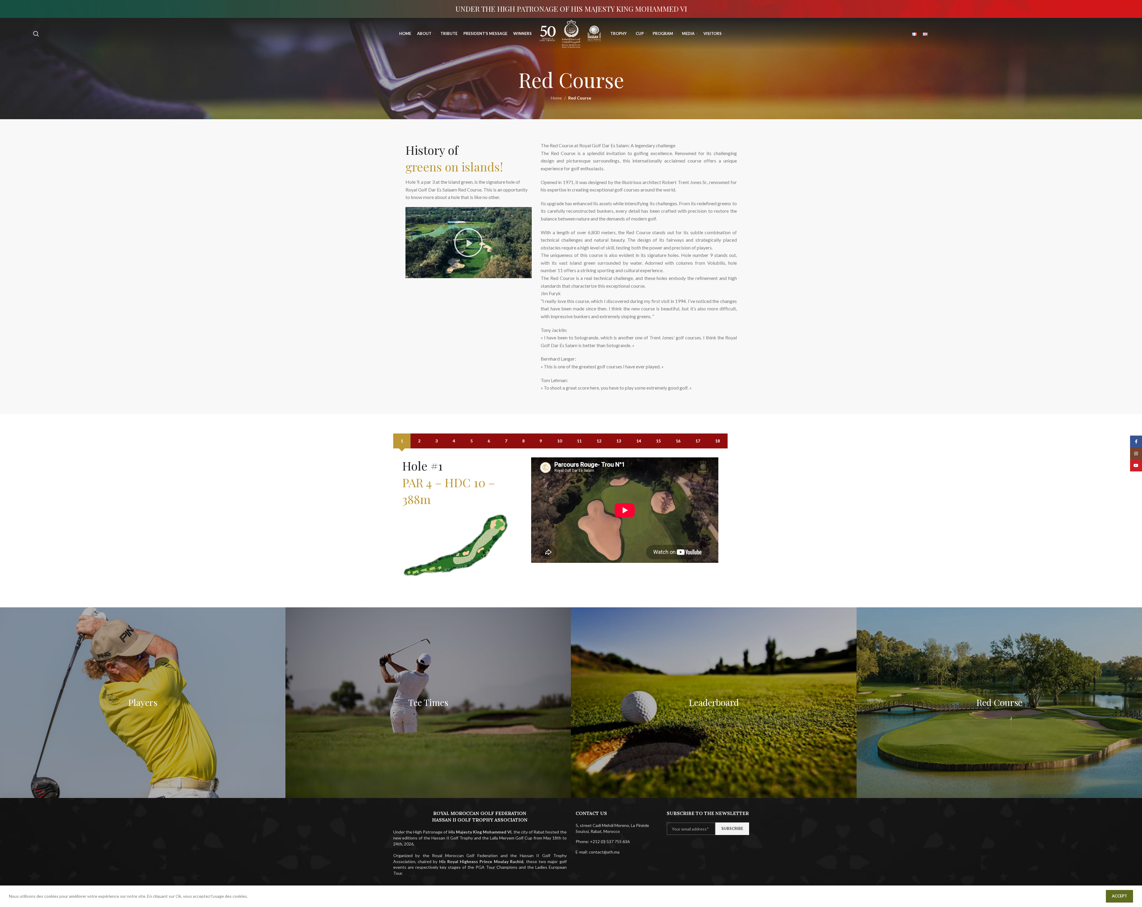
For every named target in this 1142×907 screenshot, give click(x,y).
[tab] (402, 440)
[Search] (36, 34)
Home (556, 97)
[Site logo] (548, 33)
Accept (1119, 896)
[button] (468, 243)
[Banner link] (142, 702)
